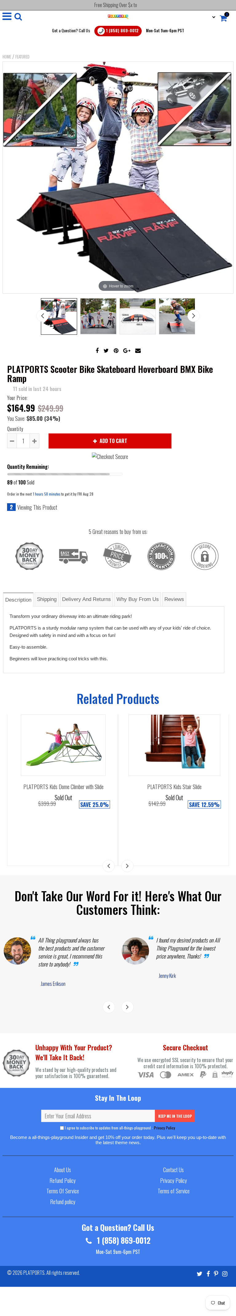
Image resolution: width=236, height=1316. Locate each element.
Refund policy (62, 1202)
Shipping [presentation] (47, 599)
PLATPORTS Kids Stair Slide (174, 787)
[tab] (18, 599)
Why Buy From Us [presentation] (137, 599)
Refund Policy (62, 1180)
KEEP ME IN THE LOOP (175, 1116)
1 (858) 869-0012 (122, 30)
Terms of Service (174, 1191)
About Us (62, 1170)
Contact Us (173, 1170)
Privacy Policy (164, 1127)
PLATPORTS (34, 1272)
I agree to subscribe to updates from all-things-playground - (120, 1127)
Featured (22, 56)
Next (193, 316)
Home (6, 56)
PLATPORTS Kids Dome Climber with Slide (63, 787)
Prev (42, 316)
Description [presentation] (18, 600)
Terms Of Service (62, 1191)
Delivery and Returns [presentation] (86, 599)
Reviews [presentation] (174, 599)
